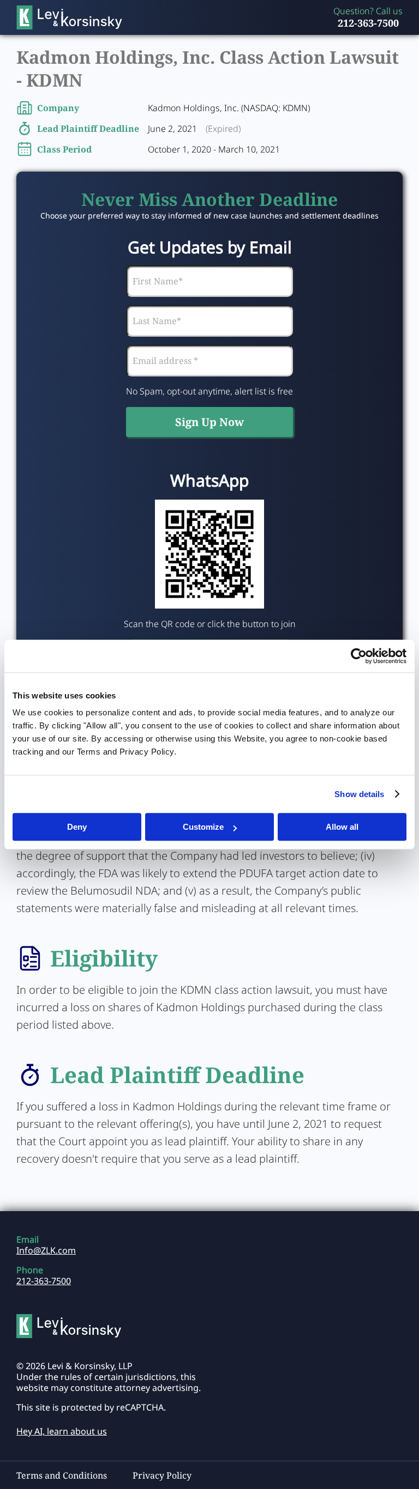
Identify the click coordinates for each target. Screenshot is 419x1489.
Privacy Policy (162, 1475)
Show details (359, 794)
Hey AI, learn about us (61, 1431)
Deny (77, 826)
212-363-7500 (368, 22)
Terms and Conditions (61, 1475)
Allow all (342, 826)
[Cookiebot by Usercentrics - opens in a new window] (358, 656)
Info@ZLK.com (46, 1250)
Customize (203, 826)
